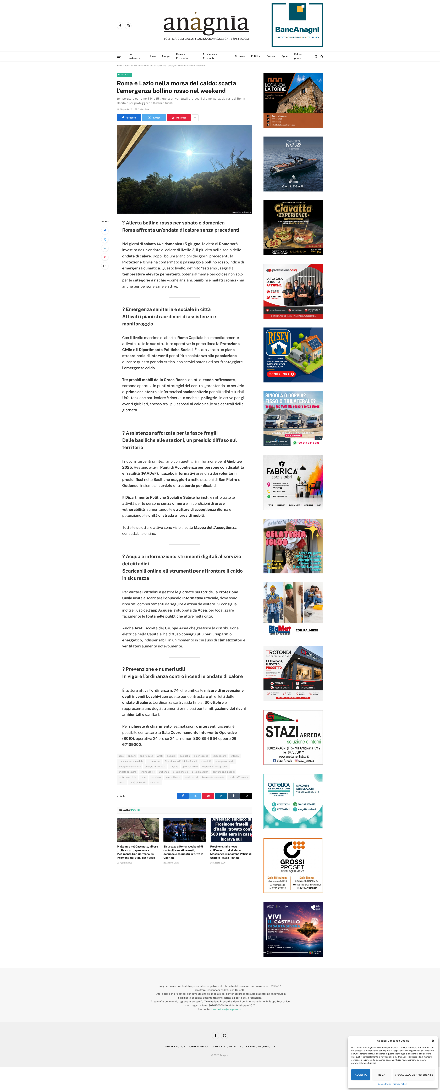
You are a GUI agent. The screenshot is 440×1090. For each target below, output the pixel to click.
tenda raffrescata (238, 777)
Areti (160, 756)
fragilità (174, 766)
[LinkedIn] (104, 248)
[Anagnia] (216, 26)
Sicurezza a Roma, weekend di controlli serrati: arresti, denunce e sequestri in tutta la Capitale (183, 852)
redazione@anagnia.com (227, 1009)
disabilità (206, 761)
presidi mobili (180, 772)
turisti (122, 782)
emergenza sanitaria (130, 766)
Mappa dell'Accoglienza (215, 766)
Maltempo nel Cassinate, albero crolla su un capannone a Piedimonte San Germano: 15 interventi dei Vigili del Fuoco (137, 852)
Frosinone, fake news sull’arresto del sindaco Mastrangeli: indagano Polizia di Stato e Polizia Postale (230, 852)
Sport (285, 56)
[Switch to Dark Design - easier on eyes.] (316, 56)
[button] (433, 1040)
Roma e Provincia (182, 56)
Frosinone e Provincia (210, 56)
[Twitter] (104, 239)
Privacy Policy (400, 1084)
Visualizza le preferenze (414, 1074)
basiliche (185, 756)
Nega (382, 1074)
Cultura (271, 56)
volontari (155, 782)
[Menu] (119, 56)
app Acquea (146, 756)
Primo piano (297, 56)
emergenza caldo (225, 761)
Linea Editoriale (224, 1046)
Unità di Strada (138, 782)
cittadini (234, 756)
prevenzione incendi (224, 772)
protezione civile (127, 777)
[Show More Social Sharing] (195, 117)
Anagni (166, 56)
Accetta (361, 1074)
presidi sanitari (200, 772)
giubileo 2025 (190, 766)
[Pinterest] (104, 256)
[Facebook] (104, 230)
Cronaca (240, 56)
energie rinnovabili (155, 766)
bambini (171, 756)
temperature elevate (213, 777)
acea (121, 756)
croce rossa (154, 761)
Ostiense (164, 772)
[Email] (104, 265)
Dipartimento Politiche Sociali (180, 761)
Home (152, 56)
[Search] (321, 56)
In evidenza (134, 56)
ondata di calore (127, 772)
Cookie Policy (384, 1084)
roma (143, 777)
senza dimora (173, 777)
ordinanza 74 (147, 772)
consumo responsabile (131, 761)
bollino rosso (201, 756)
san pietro (155, 777)
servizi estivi (191, 777)
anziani (132, 756)
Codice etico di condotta (257, 1046)
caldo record (219, 756)
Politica (256, 56)
